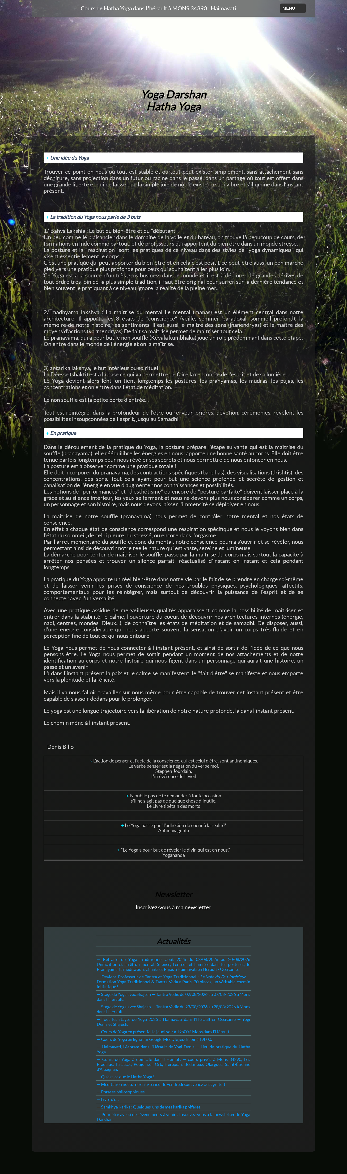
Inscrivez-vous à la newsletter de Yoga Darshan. (173, 1117)
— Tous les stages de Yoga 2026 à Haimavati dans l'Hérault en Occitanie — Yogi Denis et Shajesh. (173, 1022)
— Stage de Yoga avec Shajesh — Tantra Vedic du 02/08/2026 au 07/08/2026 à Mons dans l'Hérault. (173, 997)
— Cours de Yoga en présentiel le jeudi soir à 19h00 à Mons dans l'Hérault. (163, 1031)
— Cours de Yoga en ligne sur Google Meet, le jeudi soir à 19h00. (154, 1039)
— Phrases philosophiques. (121, 1091)
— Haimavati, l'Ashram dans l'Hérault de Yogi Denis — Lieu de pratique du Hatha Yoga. (173, 1049)
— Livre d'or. (108, 1099)
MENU (289, 8)
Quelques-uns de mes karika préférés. (149, 1106)
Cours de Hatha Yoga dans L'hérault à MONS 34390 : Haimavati (158, 8)
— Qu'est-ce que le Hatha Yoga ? (125, 1076)
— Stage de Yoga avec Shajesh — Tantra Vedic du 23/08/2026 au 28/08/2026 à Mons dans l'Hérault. (173, 1009)
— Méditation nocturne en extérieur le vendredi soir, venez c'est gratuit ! (162, 1084)
